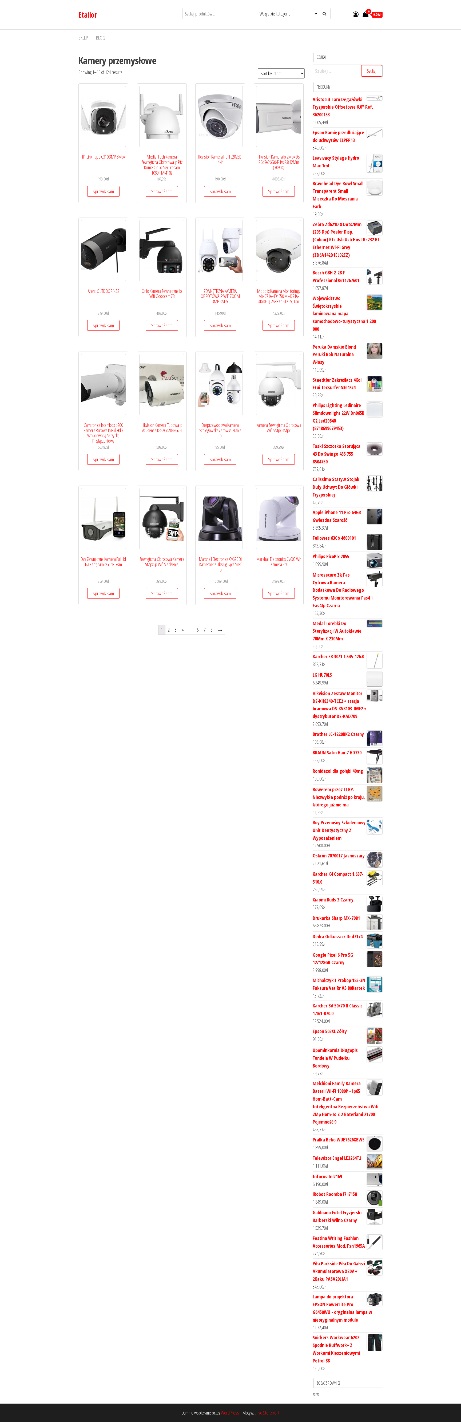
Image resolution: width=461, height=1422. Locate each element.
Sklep (83, 37)
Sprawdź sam (103, 191)
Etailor (87, 15)
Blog (100, 37)
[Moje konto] (356, 14)
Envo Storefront (267, 1412)
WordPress (230, 1412)
